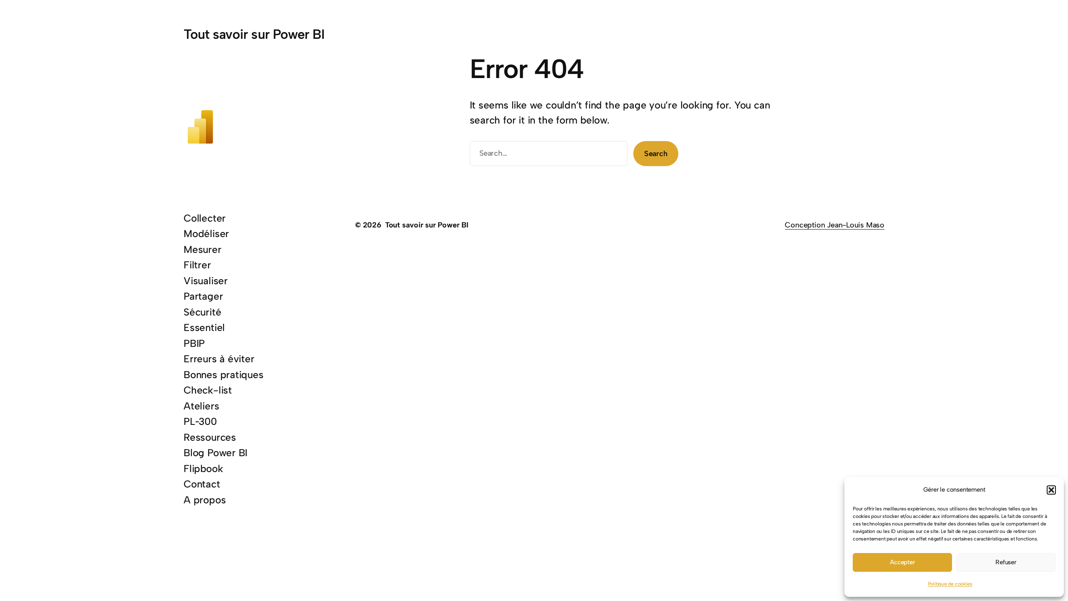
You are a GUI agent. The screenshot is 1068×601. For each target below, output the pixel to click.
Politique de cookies (950, 584)
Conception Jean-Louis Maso (834, 225)
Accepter (902, 562)
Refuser (1005, 562)
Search (656, 153)
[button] (1051, 490)
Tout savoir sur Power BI (254, 34)
